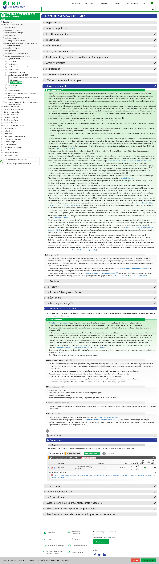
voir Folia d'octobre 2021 (63, 218)
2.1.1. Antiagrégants (139, 275)
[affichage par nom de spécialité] (49, 467)
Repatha (61, 467)
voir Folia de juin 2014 (73, 250)
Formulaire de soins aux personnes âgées (130, 268)
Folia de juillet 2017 (82, 348)
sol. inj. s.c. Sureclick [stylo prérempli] (84, 467)
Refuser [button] (135, 560)
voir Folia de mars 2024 (129, 178)
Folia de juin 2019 (89, 250)
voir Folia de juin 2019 (64, 148)
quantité (101, 463)
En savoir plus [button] (65, 560)
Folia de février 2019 (70, 205)
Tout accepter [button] (148, 560)
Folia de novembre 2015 (131, 161)
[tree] (18, 89)
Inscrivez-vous (100, 542)
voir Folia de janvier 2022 (135, 227)
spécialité (61, 463)
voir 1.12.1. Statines (120, 275)
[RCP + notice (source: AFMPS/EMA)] (55, 467)
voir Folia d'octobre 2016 (144, 203)
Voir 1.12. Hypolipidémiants (58, 323)
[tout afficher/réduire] (153, 458)
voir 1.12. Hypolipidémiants (109, 417)
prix (126, 463)
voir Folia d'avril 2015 (114, 161)
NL (144, 3)
